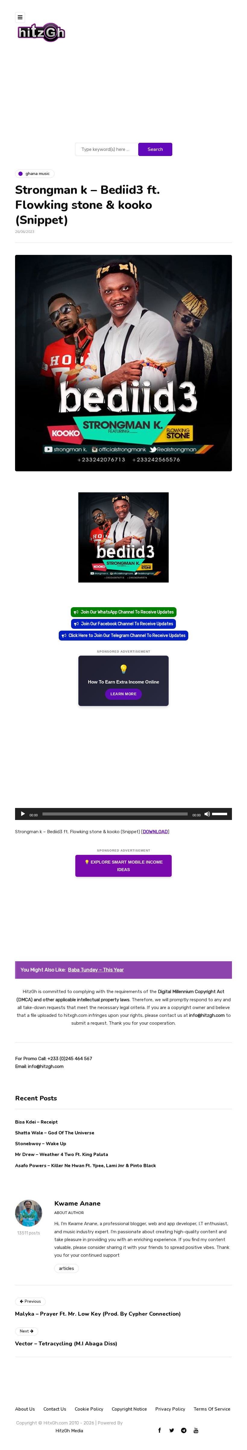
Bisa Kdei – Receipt (37, 1122)
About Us (25, 1409)
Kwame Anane (77, 1203)
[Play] (23, 814)
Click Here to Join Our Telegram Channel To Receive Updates (127, 635)
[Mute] (207, 814)
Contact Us (54, 1409)
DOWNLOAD (155, 831)
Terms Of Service (212, 1409)
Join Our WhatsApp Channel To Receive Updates (127, 612)
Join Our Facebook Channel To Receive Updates (127, 623)
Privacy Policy (170, 1409)
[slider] (220, 813)
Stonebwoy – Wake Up (40, 1144)
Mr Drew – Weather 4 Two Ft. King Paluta (61, 1155)
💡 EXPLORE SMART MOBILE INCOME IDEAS (123, 866)
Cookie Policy (89, 1409)
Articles (66, 1268)
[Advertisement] (123, 96)
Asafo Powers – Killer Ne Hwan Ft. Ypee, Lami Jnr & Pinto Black (85, 1166)
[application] (123, 814)
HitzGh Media (69, 1430)
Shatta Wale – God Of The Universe (54, 1133)
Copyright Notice (129, 1409)
